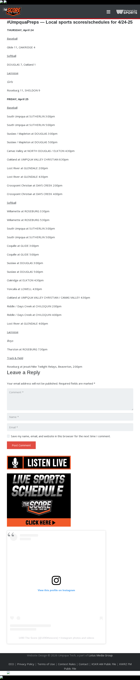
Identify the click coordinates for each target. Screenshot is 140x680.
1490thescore (49, 637)
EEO (11, 664)
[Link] (12, 12)
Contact (83, 664)
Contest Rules (67, 664)
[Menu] (108, 11)
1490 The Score (28, 637)
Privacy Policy (25, 664)
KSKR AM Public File (104, 664)
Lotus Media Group (101, 655)
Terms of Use (46, 664)
